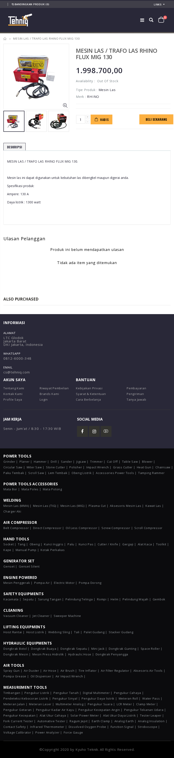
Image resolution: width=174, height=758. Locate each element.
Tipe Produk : (86, 90)
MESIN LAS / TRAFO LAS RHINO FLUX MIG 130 (116, 54)
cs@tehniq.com (16, 372)
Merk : (81, 96)
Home (5, 38)
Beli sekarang (156, 119)
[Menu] (142, 20)
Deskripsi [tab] (14, 146)
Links (158, 4)
